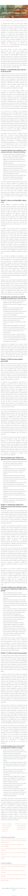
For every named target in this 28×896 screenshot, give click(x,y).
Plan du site (14, 895)
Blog (3, 20)
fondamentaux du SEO (6, 44)
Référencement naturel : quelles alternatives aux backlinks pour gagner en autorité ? (20, 826)
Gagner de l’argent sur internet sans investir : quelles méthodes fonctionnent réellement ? (7, 827)
